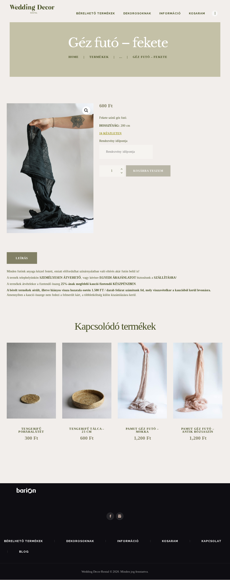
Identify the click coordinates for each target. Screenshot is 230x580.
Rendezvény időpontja (113, 141)
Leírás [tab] (22, 258)
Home (74, 57)
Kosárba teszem (148, 170)
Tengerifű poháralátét (31, 430)
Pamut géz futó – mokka (142, 430)
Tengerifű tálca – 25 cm (86, 430)
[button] (86, 110)
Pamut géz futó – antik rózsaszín (197, 430)
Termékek (99, 57)
